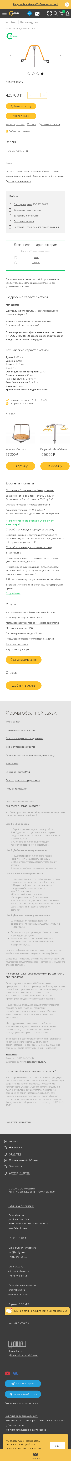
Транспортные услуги (17, 644)
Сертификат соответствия (27, 210)
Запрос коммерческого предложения (24, 738)
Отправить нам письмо (21, 403)
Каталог (13, 1141)
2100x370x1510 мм (18, 150)
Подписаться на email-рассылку (21, 1403)
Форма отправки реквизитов (20, 746)
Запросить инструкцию (26, 215)
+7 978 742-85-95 (17, 1275)
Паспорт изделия (23, 204)
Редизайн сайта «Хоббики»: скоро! (35, 4)
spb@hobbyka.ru (17, 1252)
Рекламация (12, 763)
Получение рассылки (16, 788)
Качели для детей (23, 176)
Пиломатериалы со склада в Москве (24, 633)
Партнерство (17, 1166)
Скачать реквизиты (24, 660)
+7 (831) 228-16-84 (18, 1294)
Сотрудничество (19, 1172)
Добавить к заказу (21, 106)
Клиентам (15, 1153)
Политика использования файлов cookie (25, 1429)
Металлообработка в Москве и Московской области (32, 622)
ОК (57, 1446)
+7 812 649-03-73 (17, 1256)
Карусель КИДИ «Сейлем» (53, 449)
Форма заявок (13, 721)
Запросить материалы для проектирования (36, 227)
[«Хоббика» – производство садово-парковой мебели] (14, 13)
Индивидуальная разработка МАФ (24, 617)
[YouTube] (7, 1374)
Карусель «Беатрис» (16, 449)
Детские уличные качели (18, 181)
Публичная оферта (14, 1425)
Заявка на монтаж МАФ (18, 772)
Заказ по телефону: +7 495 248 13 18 (28, 400)
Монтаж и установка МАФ (19, 628)
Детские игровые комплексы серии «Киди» (27, 171)
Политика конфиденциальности (21, 1415)
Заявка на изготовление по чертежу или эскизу (30, 755)
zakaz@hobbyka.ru (36, 1061)
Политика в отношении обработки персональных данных (35, 1420)
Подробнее (13, 593)
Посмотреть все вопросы (18, 1122)
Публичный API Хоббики (21, 1206)
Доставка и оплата (49, 124)
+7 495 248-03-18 (17, 1238)
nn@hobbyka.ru (16, 1289)
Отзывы (31, 124)
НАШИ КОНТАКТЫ (18, 1323)
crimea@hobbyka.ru (18, 1271)
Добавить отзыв (23, 685)
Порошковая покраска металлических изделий (30, 638)
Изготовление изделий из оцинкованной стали (30, 612)
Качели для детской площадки (48, 176)
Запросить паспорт (24, 221)
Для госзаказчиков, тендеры (20, 730)
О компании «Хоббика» (23, 1160)
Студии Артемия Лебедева (24, 1355)
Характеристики (15, 124)
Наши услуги (16, 1147)
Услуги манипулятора (17, 649)
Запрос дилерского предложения (23, 780)
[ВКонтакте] (15, 1374)
